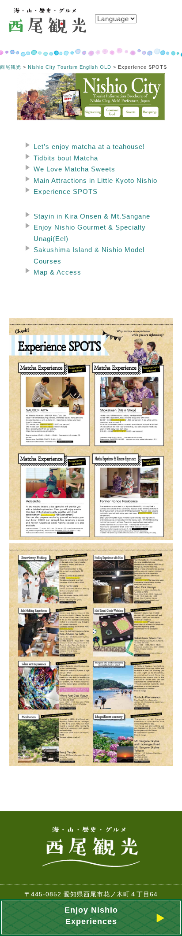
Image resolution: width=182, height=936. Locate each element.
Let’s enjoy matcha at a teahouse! (89, 146)
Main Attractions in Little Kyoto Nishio (95, 180)
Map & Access (57, 272)
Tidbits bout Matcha (66, 158)
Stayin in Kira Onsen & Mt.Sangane (92, 216)
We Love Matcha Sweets (74, 169)
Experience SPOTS (66, 191)
